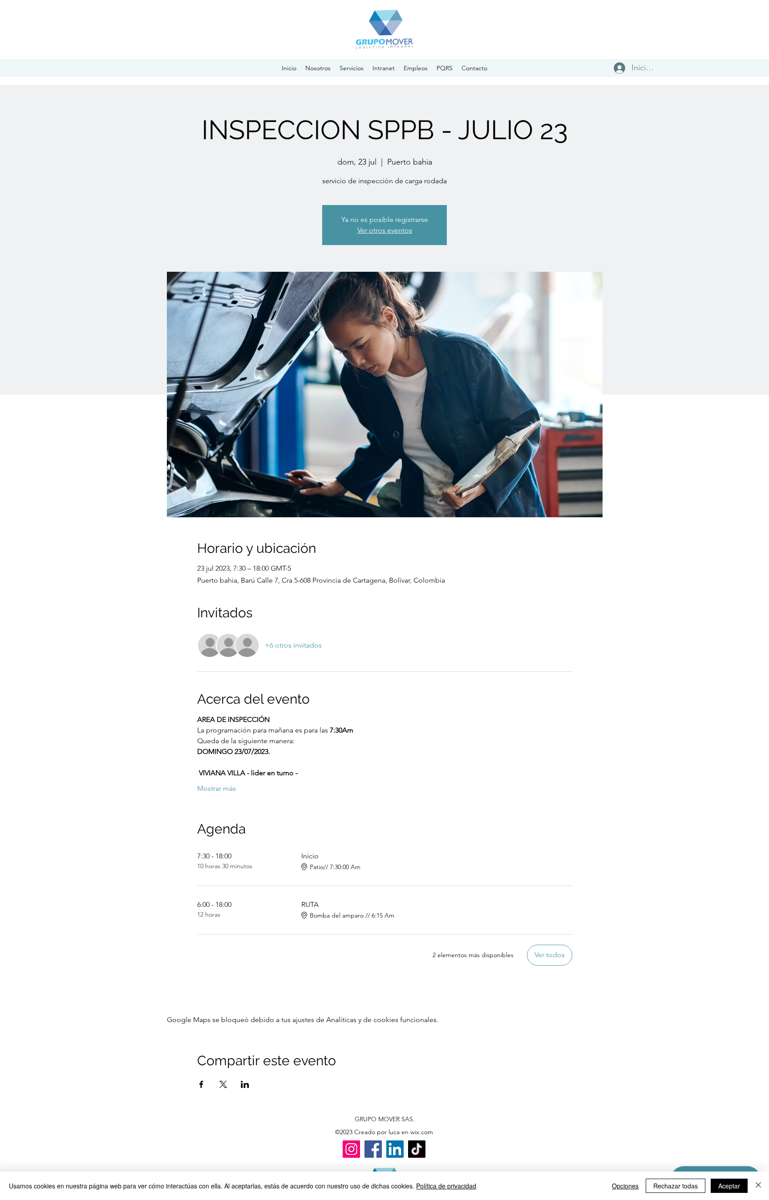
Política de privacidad (446, 1185)
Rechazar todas (675, 1185)
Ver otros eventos (384, 230)
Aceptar (729, 1185)
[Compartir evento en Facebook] (201, 1084)
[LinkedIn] (395, 1149)
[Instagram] (351, 1149)
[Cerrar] (758, 1186)
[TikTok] (416, 1149)
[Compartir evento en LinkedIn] (245, 1084)
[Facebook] (373, 1149)
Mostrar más (216, 788)
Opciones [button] (625, 1185)
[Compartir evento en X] (223, 1084)
